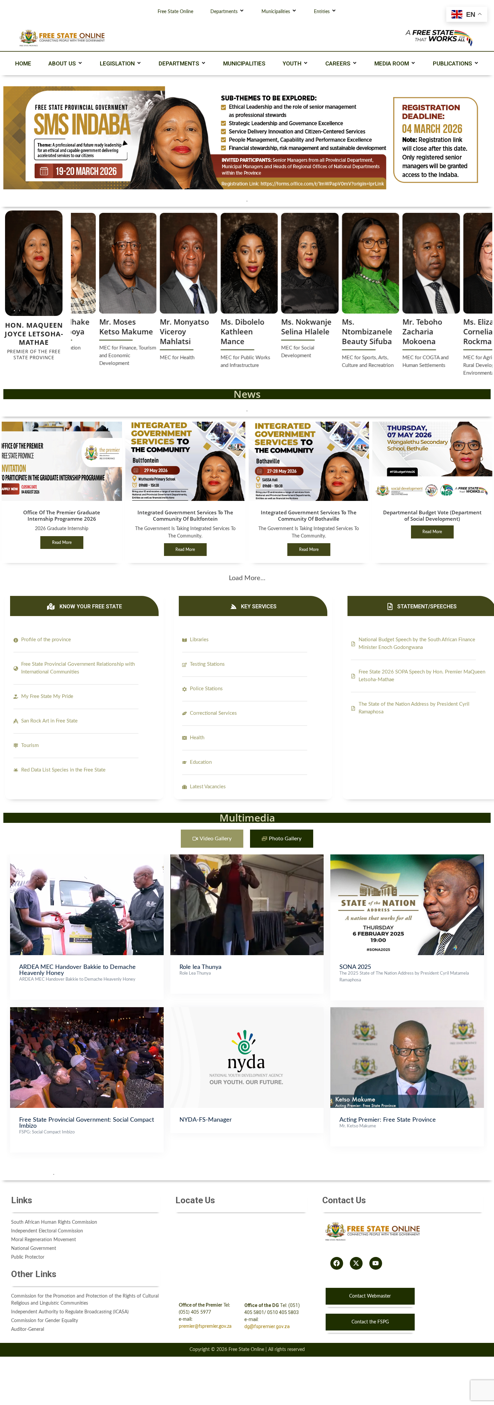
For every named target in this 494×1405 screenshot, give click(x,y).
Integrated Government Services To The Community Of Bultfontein (185, 515)
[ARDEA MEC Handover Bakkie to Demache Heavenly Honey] (87, 857)
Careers (338, 63)
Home (23, 63)
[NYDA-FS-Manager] (247, 1010)
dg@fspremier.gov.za (267, 1326)
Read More (62, 543)
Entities (322, 11)
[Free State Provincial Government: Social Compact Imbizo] (87, 1010)
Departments (224, 11)
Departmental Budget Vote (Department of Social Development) (432, 515)
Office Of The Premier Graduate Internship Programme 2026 (61, 515)
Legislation (117, 63)
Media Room (391, 63)
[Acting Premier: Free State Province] (407, 1010)
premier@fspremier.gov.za (205, 1326)
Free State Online (175, 11)
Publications (452, 63)
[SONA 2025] (407, 857)
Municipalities (275, 11)
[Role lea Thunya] (247, 857)
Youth (292, 63)
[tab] (212, 839)
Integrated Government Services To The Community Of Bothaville (309, 515)
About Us (62, 63)
